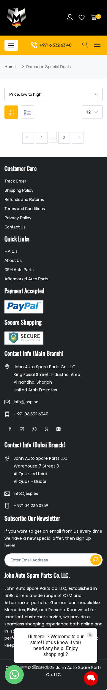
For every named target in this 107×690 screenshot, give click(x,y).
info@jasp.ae (26, 401)
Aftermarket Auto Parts (26, 278)
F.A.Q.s (11, 251)
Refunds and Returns (24, 199)
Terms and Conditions (24, 208)
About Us (13, 260)
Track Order (15, 181)
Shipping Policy (19, 190)
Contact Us (15, 227)
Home (10, 66)
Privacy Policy (18, 217)
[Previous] (28, 138)
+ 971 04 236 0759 (31, 505)
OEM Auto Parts (19, 269)
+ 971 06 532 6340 (31, 414)
